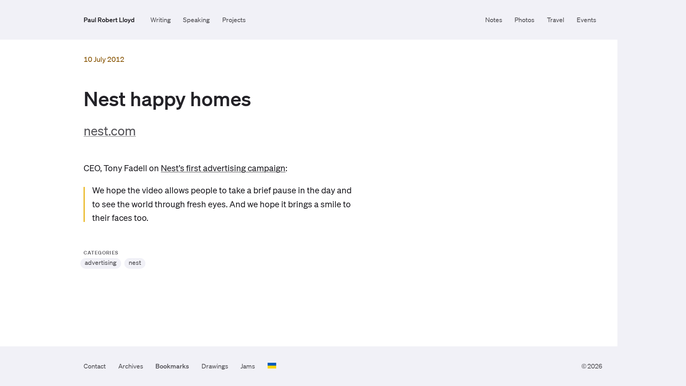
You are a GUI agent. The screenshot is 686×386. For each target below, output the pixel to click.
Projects (234, 20)
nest (135, 262)
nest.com (110, 130)
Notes (493, 20)
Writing (160, 20)
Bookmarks (172, 366)
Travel (555, 20)
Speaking (196, 20)
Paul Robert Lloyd (109, 20)
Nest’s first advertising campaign (223, 168)
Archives (130, 366)
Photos (524, 20)
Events (586, 20)
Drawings (215, 366)
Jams (247, 366)
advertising (100, 262)
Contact (95, 366)
